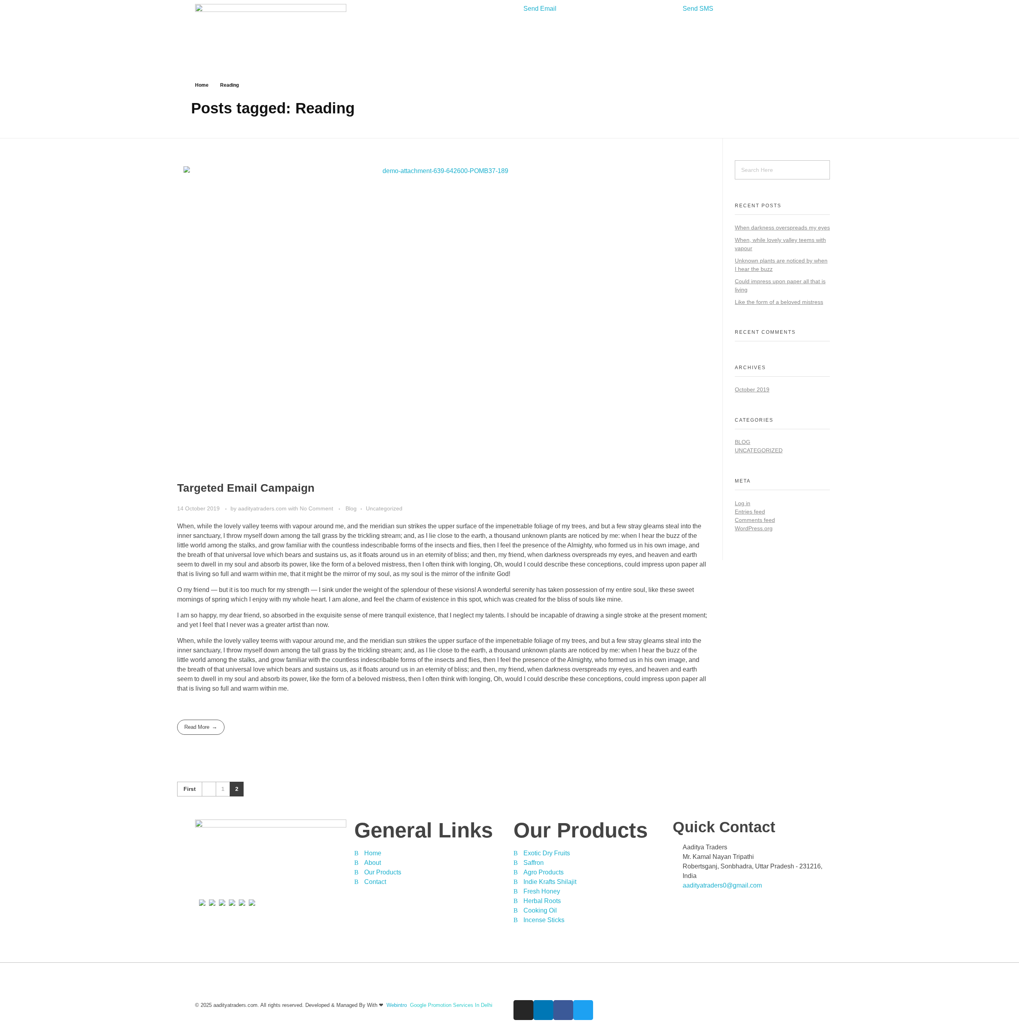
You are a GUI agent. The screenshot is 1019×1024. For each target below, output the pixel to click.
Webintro (397, 1005)
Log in (742, 503)
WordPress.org (754, 528)
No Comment (316, 508)
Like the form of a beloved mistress (779, 302)
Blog (351, 508)
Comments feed (755, 520)
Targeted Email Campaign (245, 488)
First (189, 789)
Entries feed (750, 511)
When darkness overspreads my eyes (782, 227)
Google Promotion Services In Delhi (451, 1005)
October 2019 (752, 389)
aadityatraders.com (263, 508)
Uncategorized (384, 508)
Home (202, 85)
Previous (209, 789)
